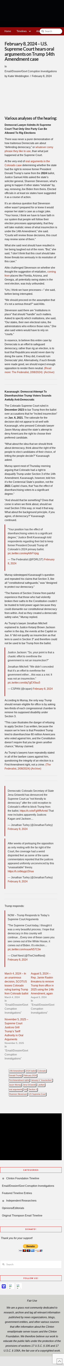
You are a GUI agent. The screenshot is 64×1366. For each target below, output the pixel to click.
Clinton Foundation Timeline (22, 1178)
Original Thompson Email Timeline (22, 1215)
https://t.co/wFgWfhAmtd (34, 810)
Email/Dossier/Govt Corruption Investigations (31, 71)
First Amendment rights (19, 1080)
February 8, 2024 (43, 688)
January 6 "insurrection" (41, 1080)
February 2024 (30, 1075)
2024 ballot (31, 1071)
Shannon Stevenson (18, 1094)
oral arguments (15, 1089)
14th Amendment (16, 1071)
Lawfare (41, 1085)
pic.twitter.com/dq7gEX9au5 (24, 682)
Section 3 (33, 1089)
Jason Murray (15, 1085)
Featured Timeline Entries (17, 1193)
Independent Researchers (21, 1200)
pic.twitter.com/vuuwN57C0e (24, 949)
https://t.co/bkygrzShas (21, 871)
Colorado (42, 1071)
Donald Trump (15, 1075)
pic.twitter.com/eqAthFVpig (23, 553)
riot (25, 1089)
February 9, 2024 (18, 829)
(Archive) (49, 372)
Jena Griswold (29, 1085)
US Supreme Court (37, 1094)
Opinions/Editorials (13, 1208)
